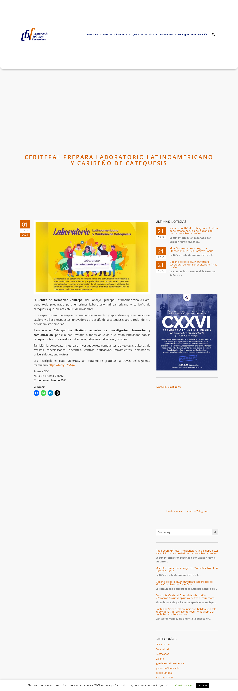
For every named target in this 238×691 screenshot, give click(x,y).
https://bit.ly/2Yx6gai (61, 365)
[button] (213, 35)
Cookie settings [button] (183, 685)
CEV (95, 34)
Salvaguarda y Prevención (193, 34)
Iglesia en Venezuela (167, 668)
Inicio (89, 34)
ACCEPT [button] (202, 685)
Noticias (149, 34)
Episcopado (120, 34)
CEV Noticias (163, 644)
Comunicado (163, 649)
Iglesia (136, 34)
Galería (160, 658)
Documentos (166, 34)
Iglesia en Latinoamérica (170, 663)
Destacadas (162, 654)
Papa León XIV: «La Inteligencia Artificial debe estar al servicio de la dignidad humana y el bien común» (194, 231)
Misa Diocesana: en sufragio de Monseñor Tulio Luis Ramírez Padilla (191, 250)
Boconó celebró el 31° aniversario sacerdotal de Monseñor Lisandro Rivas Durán (193, 264)
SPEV (106, 34)
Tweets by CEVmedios (168, 386)
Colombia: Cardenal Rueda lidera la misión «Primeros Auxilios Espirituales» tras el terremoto (185, 597)
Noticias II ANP (164, 677)
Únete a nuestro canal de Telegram (187, 511)
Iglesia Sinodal (164, 672)
